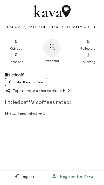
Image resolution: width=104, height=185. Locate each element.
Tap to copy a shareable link (38, 90)
